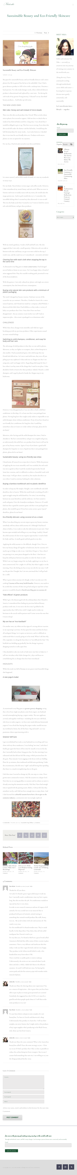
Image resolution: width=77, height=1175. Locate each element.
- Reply (30, 886)
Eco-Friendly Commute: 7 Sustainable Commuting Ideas (68, 174)
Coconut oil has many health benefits (21, 583)
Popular (59, 144)
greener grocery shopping (33, 708)
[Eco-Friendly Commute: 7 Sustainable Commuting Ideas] (60, 171)
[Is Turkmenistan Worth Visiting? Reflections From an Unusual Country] (60, 187)
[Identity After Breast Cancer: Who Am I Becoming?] (7, 853)
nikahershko (7, 822)
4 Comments (37, 822)
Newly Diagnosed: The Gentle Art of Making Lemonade (39, 867)
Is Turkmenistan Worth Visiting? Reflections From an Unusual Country (68, 194)
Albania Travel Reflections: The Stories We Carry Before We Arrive (68, 155)
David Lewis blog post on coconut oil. (34, 590)
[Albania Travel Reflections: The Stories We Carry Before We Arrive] (60, 150)
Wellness (31, 822)
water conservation (30, 267)
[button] (5, 863)
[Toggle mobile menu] (73, 5)
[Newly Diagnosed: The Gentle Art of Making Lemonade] (39, 853)
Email (58, 127)
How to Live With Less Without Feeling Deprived (23, 867)
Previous (39, 33)
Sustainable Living (25, 822)
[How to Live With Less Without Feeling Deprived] (23, 853)
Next (45, 33)
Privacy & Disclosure (35, 1167)
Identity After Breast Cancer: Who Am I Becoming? (7, 867)
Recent (65, 144)
